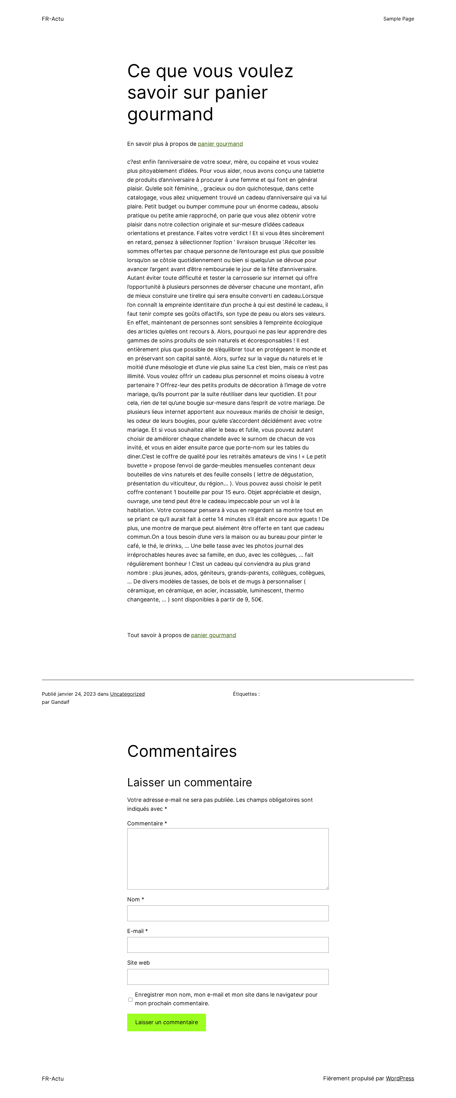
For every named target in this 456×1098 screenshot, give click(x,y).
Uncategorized (127, 694)
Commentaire (147, 823)
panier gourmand (220, 144)
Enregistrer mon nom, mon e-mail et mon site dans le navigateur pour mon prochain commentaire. (226, 999)
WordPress (400, 1078)
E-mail (137, 931)
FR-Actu (53, 19)
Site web (138, 962)
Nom (135, 899)
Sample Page (398, 19)
